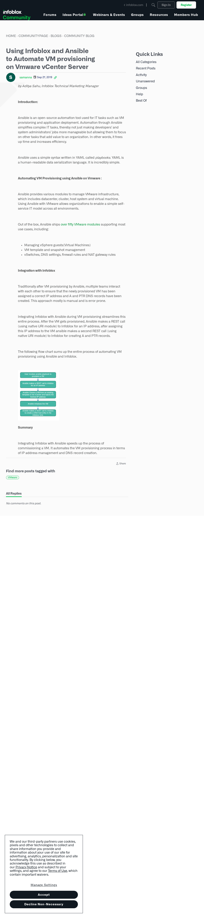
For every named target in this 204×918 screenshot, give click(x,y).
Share (121, 464)
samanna (26, 77)
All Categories (146, 62)
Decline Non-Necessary (43, 904)
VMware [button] (12, 477)
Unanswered (145, 81)
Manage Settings (44, 885)
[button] (38, 395)
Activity (141, 75)
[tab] (14, 493)
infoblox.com (134, 5)
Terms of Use (57, 871)
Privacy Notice (26, 867)
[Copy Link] (55, 77)
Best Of (141, 100)
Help (139, 94)
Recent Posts (145, 68)
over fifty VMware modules (80, 224)
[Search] (153, 5)
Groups (141, 88)
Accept (44, 895)
